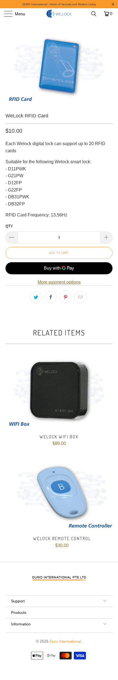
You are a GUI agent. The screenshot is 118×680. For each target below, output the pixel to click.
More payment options (59, 282)
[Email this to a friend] (80, 297)
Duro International (65, 641)
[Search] (96, 13)
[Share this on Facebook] (51, 297)
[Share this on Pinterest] (66, 297)
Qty (9, 226)
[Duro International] (59, 13)
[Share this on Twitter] (36, 297)
